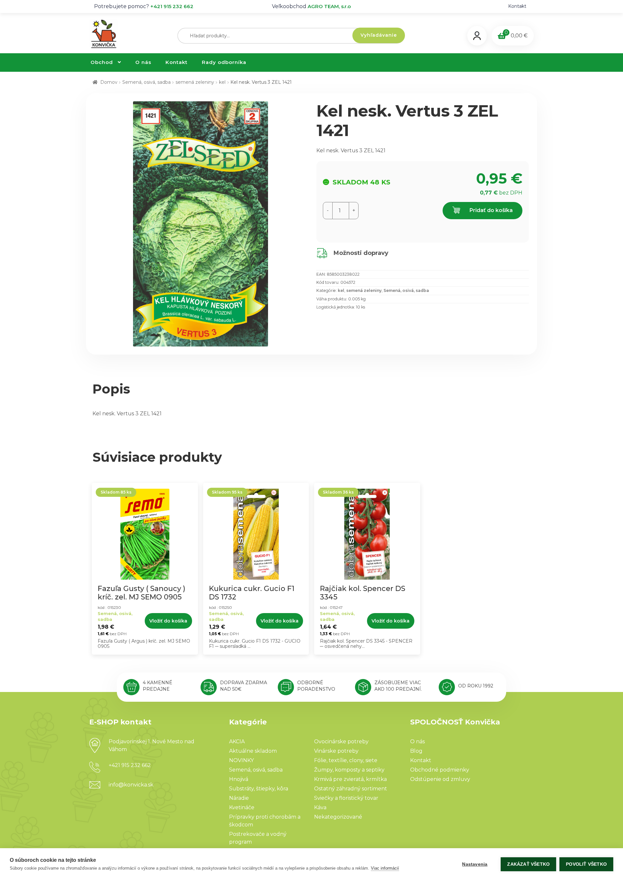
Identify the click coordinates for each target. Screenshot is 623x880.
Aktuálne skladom (253, 751)
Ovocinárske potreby (341, 741)
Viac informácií (385, 868)
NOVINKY (241, 760)
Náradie (239, 798)
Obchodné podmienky (439, 770)
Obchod (102, 62)
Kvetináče (241, 807)
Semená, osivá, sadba (146, 82)
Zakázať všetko (528, 864)
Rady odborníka (224, 62)
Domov (108, 82)
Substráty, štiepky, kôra (258, 789)
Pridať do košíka (490, 210)
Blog (416, 751)
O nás (143, 62)
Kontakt (517, 6)
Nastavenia (474, 864)
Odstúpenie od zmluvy (440, 779)
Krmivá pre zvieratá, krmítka (350, 779)
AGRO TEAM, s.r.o (329, 6)
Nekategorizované (338, 817)
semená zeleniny (195, 82)
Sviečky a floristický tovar (346, 798)
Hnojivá (238, 779)
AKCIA (237, 741)
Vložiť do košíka (168, 621)
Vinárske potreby (336, 751)
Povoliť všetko (586, 864)
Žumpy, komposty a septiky (349, 770)
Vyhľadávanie (378, 35)
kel (222, 82)
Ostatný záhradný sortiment (350, 789)
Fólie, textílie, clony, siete (345, 760)
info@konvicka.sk (131, 785)
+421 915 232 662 (171, 6)
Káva (320, 807)
